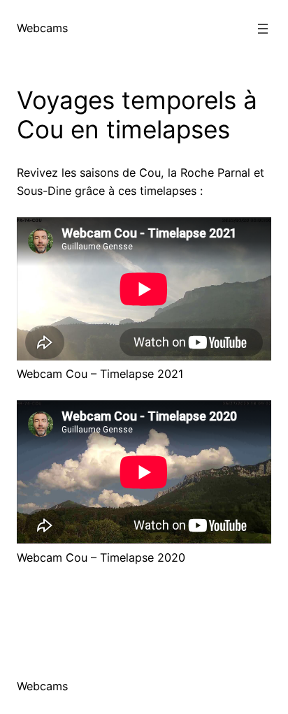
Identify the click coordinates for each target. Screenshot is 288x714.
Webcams (42, 28)
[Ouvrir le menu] (262, 28)
